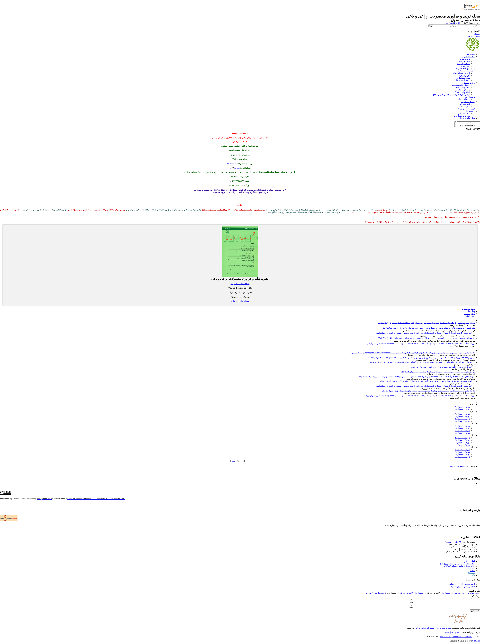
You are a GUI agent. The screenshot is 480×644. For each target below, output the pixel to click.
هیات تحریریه (464, 61)
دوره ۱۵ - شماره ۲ (462, 419)
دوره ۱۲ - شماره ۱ (462, 457)
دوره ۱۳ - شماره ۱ (462, 445)
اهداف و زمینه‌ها (463, 64)
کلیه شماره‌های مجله (461, 73)
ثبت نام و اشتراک (468, 102)
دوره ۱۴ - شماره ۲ (462, 430)
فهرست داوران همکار (466, 109)
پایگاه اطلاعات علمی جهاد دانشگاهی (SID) (457, 564)
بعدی (233, 461)
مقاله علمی (459, 593)
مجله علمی (469, 593)
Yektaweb (476, 641)
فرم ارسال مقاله (463, 87)
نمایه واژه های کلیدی (461, 80)
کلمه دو (369, 593)
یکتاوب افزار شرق (452, 632)
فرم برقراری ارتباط (462, 116)
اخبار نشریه (465, 66)
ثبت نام (477, 34)
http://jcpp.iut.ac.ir (232, 163)
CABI (472, 571)
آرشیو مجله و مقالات (466, 71)
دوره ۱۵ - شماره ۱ (462, 421)
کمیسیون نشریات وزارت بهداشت (461, 584)
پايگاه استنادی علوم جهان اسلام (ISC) (459, 566)
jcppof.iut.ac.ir (235, 168)
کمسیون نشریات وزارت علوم (463, 586)
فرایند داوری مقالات (462, 92)
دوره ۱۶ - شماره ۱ (462, 409)
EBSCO (471, 568)
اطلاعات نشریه (468, 56)
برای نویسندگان (468, 83)
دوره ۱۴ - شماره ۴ (462, 426)
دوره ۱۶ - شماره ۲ (462, 407)
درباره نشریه (465, 59)
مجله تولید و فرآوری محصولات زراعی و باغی (433, 628)
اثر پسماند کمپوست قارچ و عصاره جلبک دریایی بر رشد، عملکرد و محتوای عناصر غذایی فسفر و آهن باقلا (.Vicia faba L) (426, 338)
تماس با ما (470, 111)
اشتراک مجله (464, 106)
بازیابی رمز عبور (473, 36)
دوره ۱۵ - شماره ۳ (462, 416)
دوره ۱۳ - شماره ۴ (462, 438)
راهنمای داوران (464, 99)
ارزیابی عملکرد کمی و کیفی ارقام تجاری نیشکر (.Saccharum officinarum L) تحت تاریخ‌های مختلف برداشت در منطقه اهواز (425, 333)
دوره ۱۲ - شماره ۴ (462, 449)
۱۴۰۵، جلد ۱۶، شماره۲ (240, 284)
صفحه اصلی (470, 54)
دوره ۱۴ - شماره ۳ (462, 428)
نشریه (477, 593)
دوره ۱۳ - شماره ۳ (462, 440)
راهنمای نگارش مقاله (461, 85)
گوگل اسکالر (469, 561)
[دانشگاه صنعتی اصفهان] (470, 13)
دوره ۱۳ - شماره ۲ (462, 442)
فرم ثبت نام (465, 104)
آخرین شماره (464, 75)
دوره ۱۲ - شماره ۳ (462, 452)
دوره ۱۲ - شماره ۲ (462, 454)
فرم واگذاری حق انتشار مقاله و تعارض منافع (451, 94)
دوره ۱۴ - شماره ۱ (462, 433)
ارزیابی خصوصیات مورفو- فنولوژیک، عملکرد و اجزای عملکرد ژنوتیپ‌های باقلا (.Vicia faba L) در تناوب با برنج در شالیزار (426, 323)
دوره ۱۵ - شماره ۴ (462, 414)
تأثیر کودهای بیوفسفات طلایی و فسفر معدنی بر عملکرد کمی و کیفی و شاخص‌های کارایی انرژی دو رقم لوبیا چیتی (428, 328)
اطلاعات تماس (464, 113)
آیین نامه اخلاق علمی (461, 68)
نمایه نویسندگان (463, 78)
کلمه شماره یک (447, 593)
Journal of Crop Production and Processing (457, 637)
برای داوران (470, 97)
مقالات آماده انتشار (467, 118)
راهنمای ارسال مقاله (461, 90)
